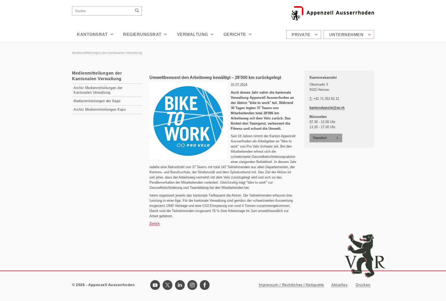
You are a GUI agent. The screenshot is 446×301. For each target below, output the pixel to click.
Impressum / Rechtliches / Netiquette (291, 285)
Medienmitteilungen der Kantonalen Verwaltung (107, 53)
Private (302, 34)
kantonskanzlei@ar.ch (327, 108)
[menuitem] (304, 34)
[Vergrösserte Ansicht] (188, 121)
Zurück (154, 223)
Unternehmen (347, 34)
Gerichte (236, 34)
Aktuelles (339, 285)
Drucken (363, 285)
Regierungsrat (143, 34)
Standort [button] (319, 138)
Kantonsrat (93, 34)
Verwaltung (193, 34)
